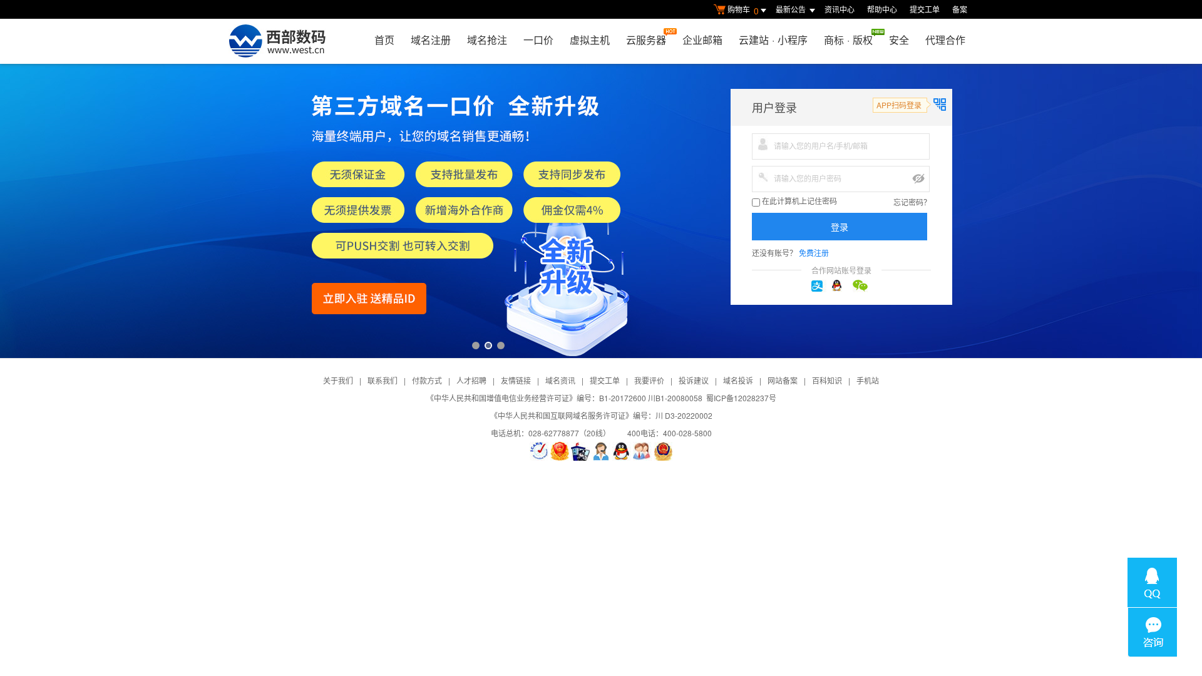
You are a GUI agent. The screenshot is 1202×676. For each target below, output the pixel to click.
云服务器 (646, 40)
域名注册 (431, 40)
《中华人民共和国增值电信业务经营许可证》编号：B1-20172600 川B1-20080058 (564, 397)
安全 (899, 40)
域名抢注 (487, 40)
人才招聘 (471, 380)
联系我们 (382, 380)
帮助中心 (882, 9)
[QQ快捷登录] (841, 286)
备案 (959, 9)
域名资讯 (560, 380)
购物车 (743, 10)
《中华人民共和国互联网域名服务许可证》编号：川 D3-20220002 (601, 415)
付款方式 (427, 380)
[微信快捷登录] (862, 286)
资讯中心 (839, 9)
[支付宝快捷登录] (820, 286)
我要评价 (649, 380)
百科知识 (827, 380)
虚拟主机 (590, 40)
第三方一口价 (601, 211)
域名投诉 (738, 380)
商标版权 (848, 40)
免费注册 (814, 252)
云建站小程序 (773, 40)
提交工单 (925, 9)
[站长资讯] (580, 451)
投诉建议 (694, 380)
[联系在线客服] (601, 451)
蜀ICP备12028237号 (741, 397)
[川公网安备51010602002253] (663, 451)
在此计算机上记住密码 (798, 201)
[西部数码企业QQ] (621, 451)
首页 (384, 40)
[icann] (539, 451)
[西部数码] (277, 41)
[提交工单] (642, 451)
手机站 (867, 380)
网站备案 (783, 380)
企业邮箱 (702, 40)
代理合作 (945, 40)
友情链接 (516, 380)
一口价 (538, 40)
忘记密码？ (912, 202)
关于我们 (338, 380)
